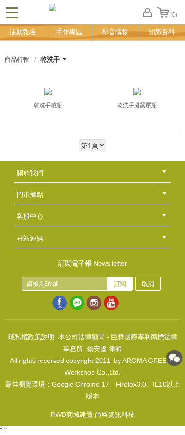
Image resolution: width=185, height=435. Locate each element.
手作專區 (69, 32)
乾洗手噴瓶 (48, 105)
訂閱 (120, 283)
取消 (148, 283)
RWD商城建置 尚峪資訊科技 (93, 414)
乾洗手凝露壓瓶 (137, 105)
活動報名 (22, 32)
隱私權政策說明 (31, 337)
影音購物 (115, 32)
